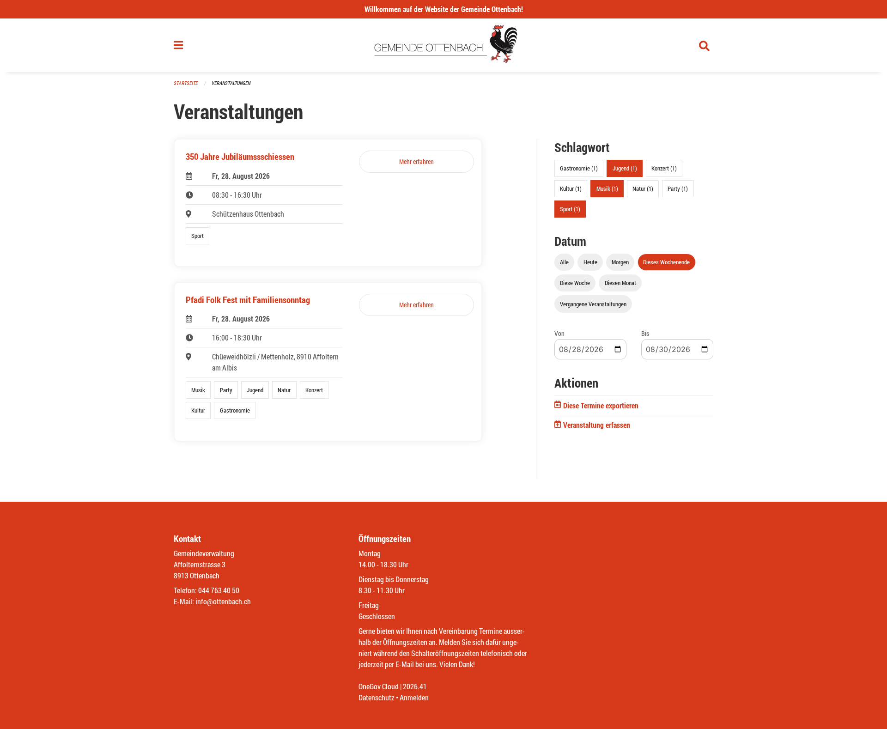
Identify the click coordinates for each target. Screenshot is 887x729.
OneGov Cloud (378, 686)
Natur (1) (642, 188)
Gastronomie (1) (579, 168)
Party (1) (678, 188)
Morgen (620, 262)
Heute (590, 262)
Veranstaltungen (231, 82)
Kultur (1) (571, 188)
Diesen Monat (620, 282)
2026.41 (415, 686)
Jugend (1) (625, 168)
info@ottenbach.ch (223, 601)
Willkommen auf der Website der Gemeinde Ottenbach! (444, 9)
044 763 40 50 (218, 590)
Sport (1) (570, 209)
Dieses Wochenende (666, 262)
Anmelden (414, 697)
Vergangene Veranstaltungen (593, 304)
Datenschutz (376, 697)
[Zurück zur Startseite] (443, 45)
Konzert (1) (664, 168)
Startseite (186, 82)
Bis (645, 333)
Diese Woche (575, 282)
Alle (564, 262)
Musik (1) (607, 188)
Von (559, 333)
